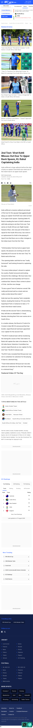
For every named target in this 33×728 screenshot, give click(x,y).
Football (16, 430)
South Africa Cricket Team (13, 410)
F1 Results (24, 432)
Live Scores (6, 644)
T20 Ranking (26, 484)
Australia (12, 496)
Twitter (28, 435)
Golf (14, 695)
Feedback (19, 708)
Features (20, 652)
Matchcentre (6, 681)
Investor (12, 711)
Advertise (4, 708)
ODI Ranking (16, 484)
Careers (3, 714)
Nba (20, 695)
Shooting (5, 699)
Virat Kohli (8, 414)
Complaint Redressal (21, 711)
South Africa (13, 499)
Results (20, 646)
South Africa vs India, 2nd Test (11, 423)
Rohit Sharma (8, 579)
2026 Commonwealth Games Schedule (15, 570)
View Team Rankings (16, 514)
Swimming (15, 699)
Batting (11, 488)
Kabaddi (27, 695)
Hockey (21, 691)
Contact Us (11, 714)
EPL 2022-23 (21, 667)
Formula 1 (6, 691)
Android (16, 439)
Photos (20, 649)
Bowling (18, 488)
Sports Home (4, 23)
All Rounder (27, 488)
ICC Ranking (21, 658)
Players (20, 655)
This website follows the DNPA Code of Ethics (13, 717)
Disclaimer (4, 711)
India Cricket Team (11, 406)
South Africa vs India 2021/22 (21, 419)
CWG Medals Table (10, 561)
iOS (21, 439)
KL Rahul (8, 419)
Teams (5, 655)
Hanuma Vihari (17, 414)
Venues (5, 658)
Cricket (25, 423)
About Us (11, 708)
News (25, 6)
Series (19, 644)
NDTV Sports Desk (6, 175)
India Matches (6, 13)
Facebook (14, 435)
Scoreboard (18, 6)
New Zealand (13, 503)
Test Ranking (6, 484)
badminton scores (15, 432)
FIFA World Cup (9, 556)
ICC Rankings (8, 574)
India (11, 507)
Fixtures (5, 646)
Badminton (6, 695)
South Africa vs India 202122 (16, 23)
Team (4, 488)
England (12, 510)
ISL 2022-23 (6, 667)
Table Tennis (25, 699)
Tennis (14, 691)
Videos (5, 652)
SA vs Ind (6, 6)
